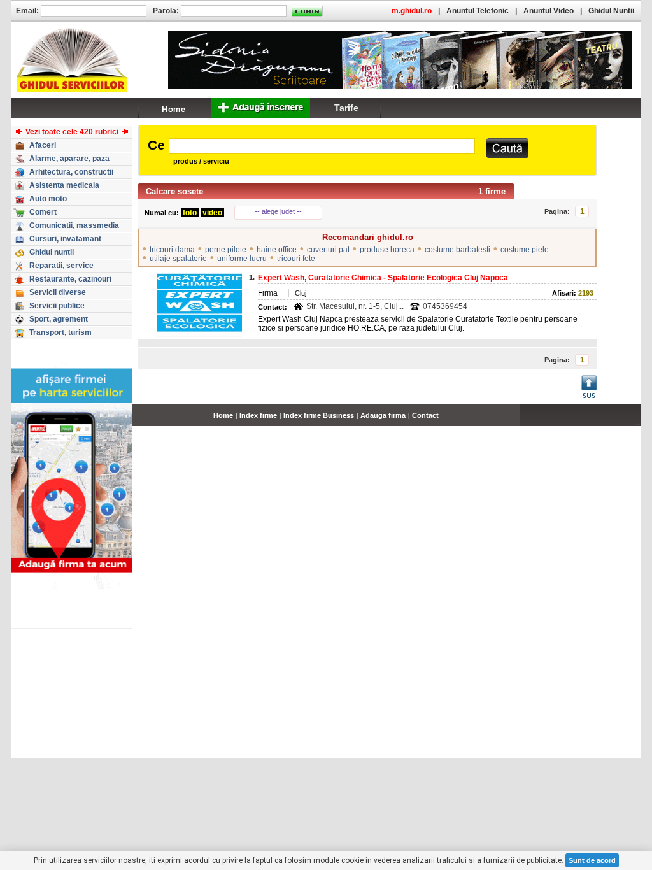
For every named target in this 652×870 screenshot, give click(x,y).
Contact (425, 415)
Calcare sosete (174, 191)
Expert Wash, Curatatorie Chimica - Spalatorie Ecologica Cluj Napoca (383, 277)
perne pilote (225, 249)
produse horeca (387, 249)
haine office (277, 249)
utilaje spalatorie (178, 258)
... (638, 422)
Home (223, 415)
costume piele (524, 249)
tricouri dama (172, 249)
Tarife (346, 108)
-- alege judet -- (278, 211)
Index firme (258, 415)
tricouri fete (296, 258)
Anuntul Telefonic (477, 10)
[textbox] (322, 146)
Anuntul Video (548, 10)
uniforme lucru (242, 258)
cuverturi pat (328, 249)
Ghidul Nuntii (611, 10)
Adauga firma (383, 415)
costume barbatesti (457, 249)
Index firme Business (318, 415)
